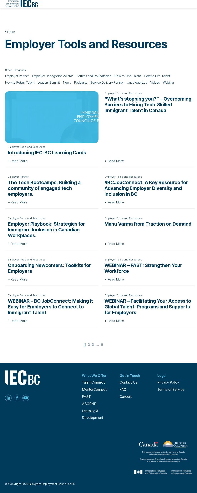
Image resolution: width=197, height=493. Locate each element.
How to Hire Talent (157, 76)
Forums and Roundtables (94, 76)
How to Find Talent (127, 76)
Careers (126, 397)
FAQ (123, 389)
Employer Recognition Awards (52, 76)
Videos (155, 82)
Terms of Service (170, 389)
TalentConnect (93, 382)
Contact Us (128, 382)
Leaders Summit (49, 82)
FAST (86, 397)
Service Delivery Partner (107, 82)
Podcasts (80, 82)
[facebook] (17, 398)
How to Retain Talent (19, 82)
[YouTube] (25, 398)
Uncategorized (137, 82)
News (11, 32)
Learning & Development (92, 414)
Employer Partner (17, 76)
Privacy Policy (168, 382)
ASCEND (89, 404)
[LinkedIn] (8, 398)
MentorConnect (94, 389)
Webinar (168, 82)
